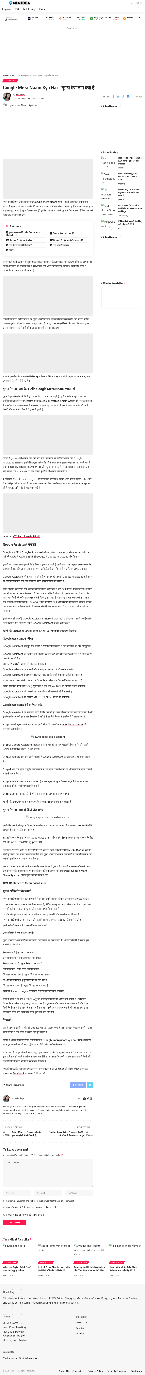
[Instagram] (91, 1098)
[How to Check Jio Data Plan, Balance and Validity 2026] (125, 1253)
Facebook (18, 1073)
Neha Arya (20, 94)
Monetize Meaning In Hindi (29, 883)
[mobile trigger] (5, 3)
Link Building (123, 215)
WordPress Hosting (14, 1327)
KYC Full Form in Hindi (26, 536)
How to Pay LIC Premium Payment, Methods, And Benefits (129, 192)
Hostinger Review (13, 1331)
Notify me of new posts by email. (25, 1214)
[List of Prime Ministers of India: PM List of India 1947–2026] (54, 1253)
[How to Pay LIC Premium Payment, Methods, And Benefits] (108, 193)
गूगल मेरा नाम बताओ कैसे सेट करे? (20, 245)
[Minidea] (19, 3)
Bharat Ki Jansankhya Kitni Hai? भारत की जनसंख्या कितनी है (44, 630)
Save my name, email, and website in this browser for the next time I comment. (40, 1201)
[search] (132, 3)
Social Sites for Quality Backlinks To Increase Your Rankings (130, 208)
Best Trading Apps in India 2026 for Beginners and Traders (130, 161)
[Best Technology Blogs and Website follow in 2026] (108, 177)
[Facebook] (87, 1098)
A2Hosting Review (13, 1335)
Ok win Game (10, 1322)
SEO (119, 228)
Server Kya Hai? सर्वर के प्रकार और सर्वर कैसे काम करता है (42, 801)
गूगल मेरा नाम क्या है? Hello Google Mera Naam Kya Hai (23, 233)
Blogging (121, 183)
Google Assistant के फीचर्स (21, 240)
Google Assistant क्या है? (63, 233)
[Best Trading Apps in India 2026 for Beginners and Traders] (108, 161)
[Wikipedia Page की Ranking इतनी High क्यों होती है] (108, 225)
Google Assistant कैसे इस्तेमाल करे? (68, 240)
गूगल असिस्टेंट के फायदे (61, 245)
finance (121, 168)
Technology (10, 81)
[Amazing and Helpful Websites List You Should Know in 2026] (90, 1253)
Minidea (59, 1068)
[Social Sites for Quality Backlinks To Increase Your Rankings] (108, 209)
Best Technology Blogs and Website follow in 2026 (128, 176)
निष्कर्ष (11, 250)
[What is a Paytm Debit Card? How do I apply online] (19, 1253)
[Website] (84, 1098)
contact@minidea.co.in (23, 1358)
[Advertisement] (72, 50)
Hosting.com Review (15, 1340)
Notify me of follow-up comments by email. (31, 1207)
